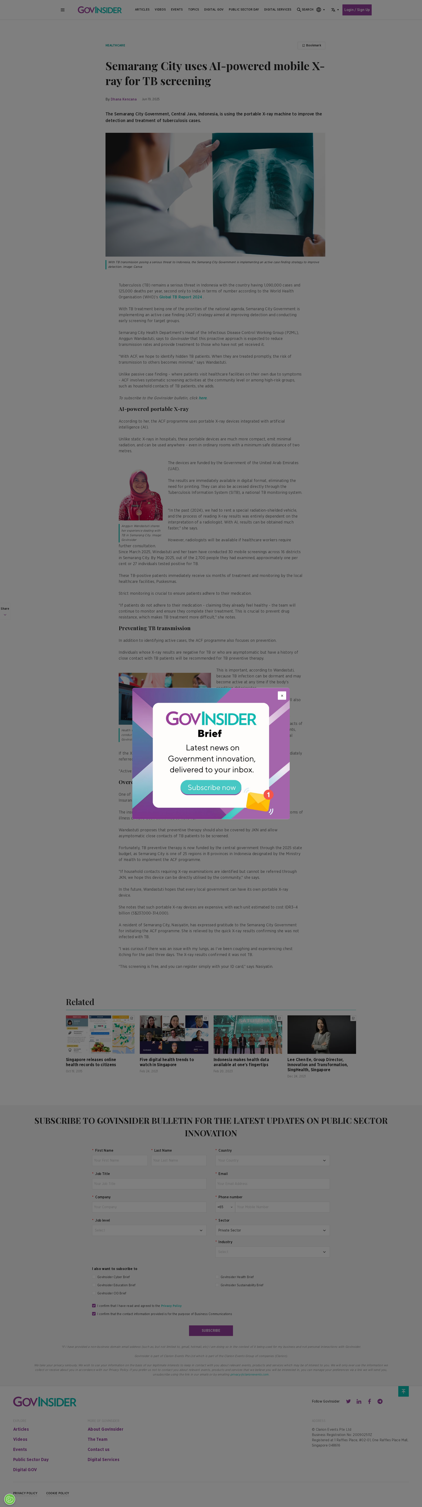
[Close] (282, 695)
